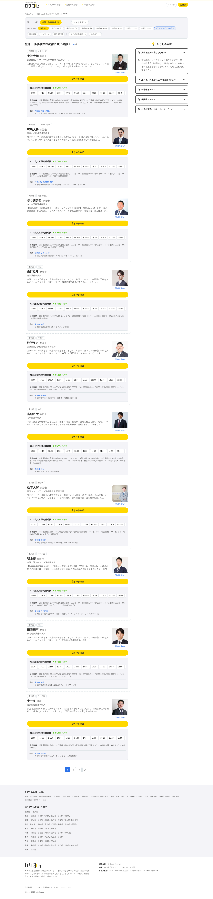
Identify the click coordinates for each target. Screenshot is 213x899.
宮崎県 (67, 845)
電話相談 (32, 34)
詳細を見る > (120, 72)
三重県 (53, 829)
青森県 (33, 816)
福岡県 (33, 845)
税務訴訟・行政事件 (32, 800)
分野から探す (71, 5)
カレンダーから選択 (166, 28)
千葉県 (60, 820)
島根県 (40, 837)
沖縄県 (33, 850)
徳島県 (33, 841)
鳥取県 (33, 837)
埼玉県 (53, 820)
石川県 (54, 824)
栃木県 (40, 820)
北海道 (35, 812)
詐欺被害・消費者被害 (99, 797)
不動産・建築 (164, 797)
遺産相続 (66, 797)
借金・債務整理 (45, 797)
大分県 (60, 845)
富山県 (47, 824)
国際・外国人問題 (117, 797)
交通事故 (57, 797)
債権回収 (85, 797)
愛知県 (47, 829)
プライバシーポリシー (62, 887)
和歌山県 (67, 833)
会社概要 (28, 887)
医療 (44, 800)
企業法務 (175, 797)
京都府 (40, 833)
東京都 (67, 820)
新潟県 (40, 824)
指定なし (43, 28)
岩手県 (40, 816)
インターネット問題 (134, 797)
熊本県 (53, 845)
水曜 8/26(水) (116, 28)
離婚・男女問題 (31, 797)
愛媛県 (47, 841)
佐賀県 (40, 845)
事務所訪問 (58, 34)
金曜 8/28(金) (146, 28)
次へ (86, 770)
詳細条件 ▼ (95, 34)
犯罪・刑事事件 (151, 797)
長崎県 (47, 845)
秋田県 (53, 816)
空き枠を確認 (78, 79)
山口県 (60, 837)
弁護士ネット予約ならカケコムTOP (39, 14)
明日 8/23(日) (72, 28)
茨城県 (33, 820)
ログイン (171, 5)
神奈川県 (74, 820)
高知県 (53, 841)
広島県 (53, 837)
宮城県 (47, 816)
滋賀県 (33, 833)
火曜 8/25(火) (101, 28)
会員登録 (183, 5)
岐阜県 (33, 829)
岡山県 (47, 837)
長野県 (74, 824)
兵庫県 (53, 833)
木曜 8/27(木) (131, 28)
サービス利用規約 (43, 887)
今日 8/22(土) (57, 28)
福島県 (67, 816)
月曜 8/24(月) (86, 28)
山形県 (60, 816)
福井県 (60, 824)
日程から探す (88, 5)
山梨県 (67, 824)
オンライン (45, 34)
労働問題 (75, 797)
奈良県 (60, 833)
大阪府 (47, 833)
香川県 (40, 841)
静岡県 (40, 829)
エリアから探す (53, 5)
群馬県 (47, 820)
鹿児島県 (74, 845)
